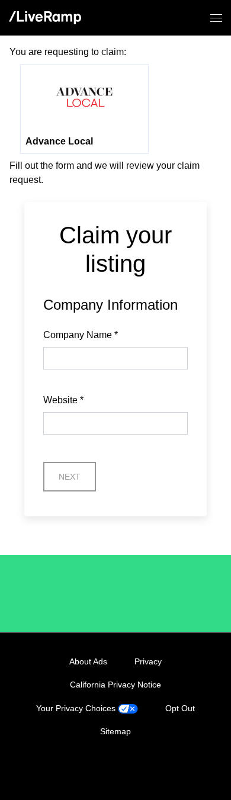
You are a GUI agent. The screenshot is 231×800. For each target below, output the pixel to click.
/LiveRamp (58, 593)
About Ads (88, 661)
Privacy (148, 661)
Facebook (103, 768)
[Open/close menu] (216, 18)
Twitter (127, 768)
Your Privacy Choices (77, 708)
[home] (45, 18)
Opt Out (180, 708)
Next (70, 476)
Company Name (77, 335)
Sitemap (115, 731)
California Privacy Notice (115, 684)
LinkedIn (78, 768)
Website (60, 400)
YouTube (151, 768)
